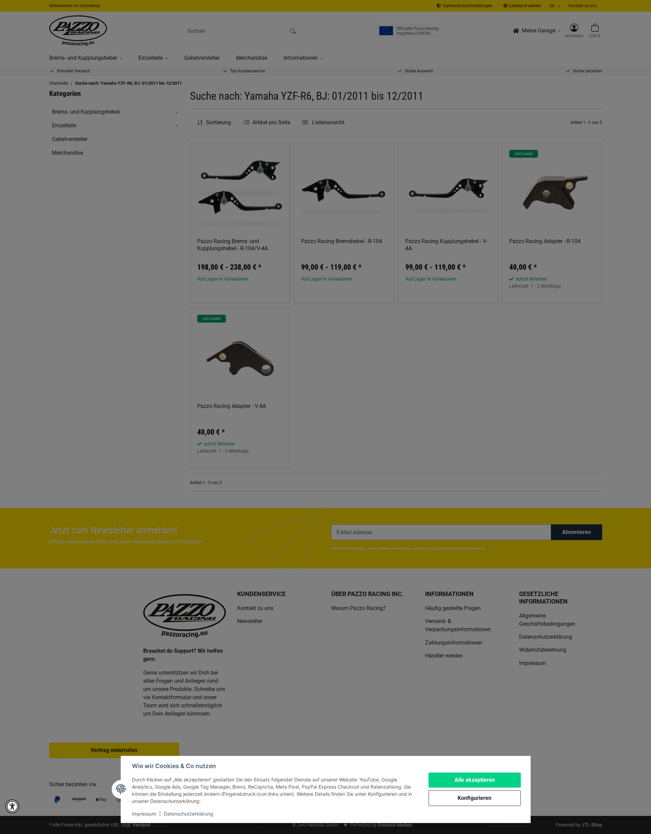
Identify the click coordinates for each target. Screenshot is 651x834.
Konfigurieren (474, 798)
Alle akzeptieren (475, 780)
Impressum (144, 814)
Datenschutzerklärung (188, 814)
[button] (12, 806)
